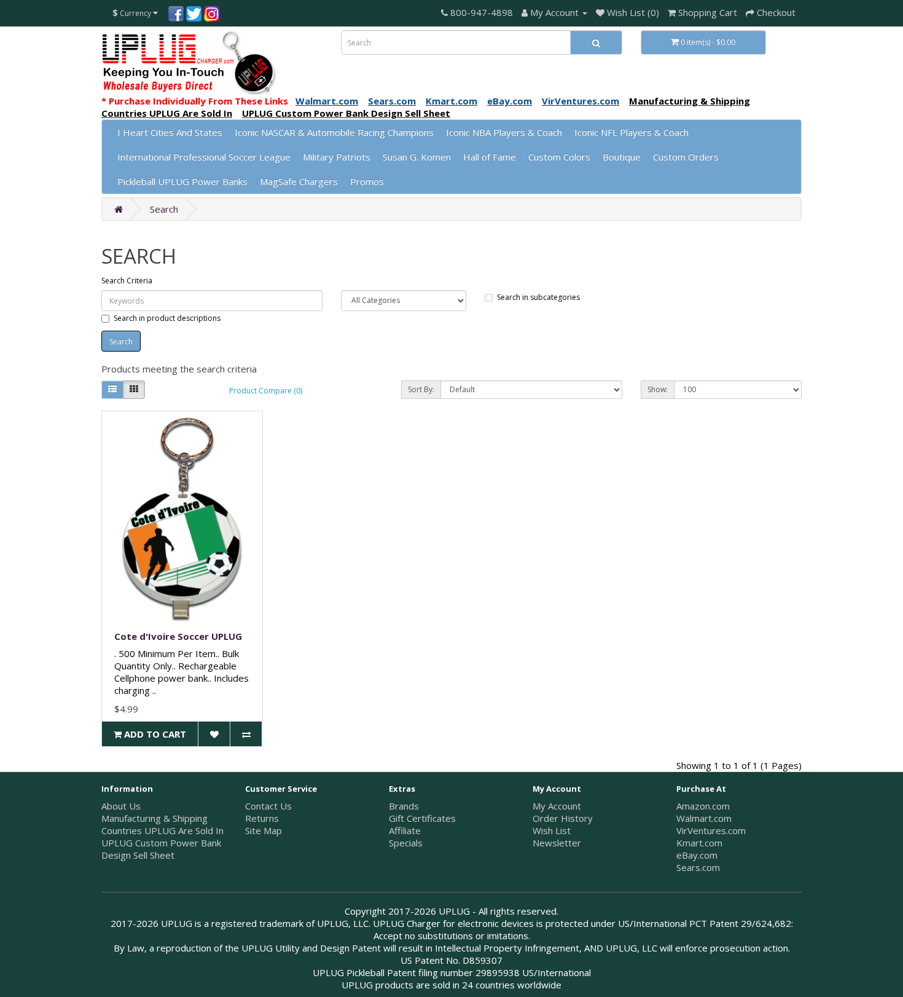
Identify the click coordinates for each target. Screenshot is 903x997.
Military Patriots (336, 157)
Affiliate (405, 830)
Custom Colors (559, 157)
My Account (557, 806)
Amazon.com (703, 806)
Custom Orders (686, 157)
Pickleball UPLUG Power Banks (182, 181)
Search (164, 209)
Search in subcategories (538, 297)
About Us (121, 806)
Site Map (263, 830)
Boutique (622, 157)
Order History (563, 818)
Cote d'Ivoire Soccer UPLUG (178, 636)
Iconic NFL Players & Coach (631, 132)
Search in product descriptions (167, 318)
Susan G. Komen (417, 157)
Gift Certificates (422, 818)
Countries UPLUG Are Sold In (162, 830)
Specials (406, 843)
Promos (367, 181)
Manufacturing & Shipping (154, 818)
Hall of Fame (489, 157)
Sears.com (698, 867)
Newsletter (557, 843)
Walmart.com (704, 818)
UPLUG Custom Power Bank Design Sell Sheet (161, 849)
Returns (262, 818)
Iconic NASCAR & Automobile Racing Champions (334, 132)
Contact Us (268, 806)
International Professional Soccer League (204, 157)
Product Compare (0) (265, 390)
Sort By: (421, 389)
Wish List (552, 830)
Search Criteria (126, 280)
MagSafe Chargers (299, 181)
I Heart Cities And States (169, 132)
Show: (657, 389)
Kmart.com (699, 843)
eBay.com (696, 855)
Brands (404, 806)
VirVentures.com (711, 830)
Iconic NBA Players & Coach (504, 132)
